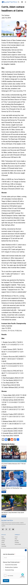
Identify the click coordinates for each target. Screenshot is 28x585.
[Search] (18, 2)
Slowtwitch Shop (9, 570)
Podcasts (17, 542)
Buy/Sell (16, 540)
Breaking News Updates (11, 567)
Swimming (3, 546)
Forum (16, 536)
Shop (16, 538)
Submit (6, 580)
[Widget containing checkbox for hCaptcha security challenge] (14, 575)
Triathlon (3, 538)
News (2, 536)
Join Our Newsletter (9, 554)
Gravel (2, 542)
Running (3, 544)
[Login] (22, 2)
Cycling (3, 540)
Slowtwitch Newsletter (11, 564)
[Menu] (25, 2)
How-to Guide (18, 544)
